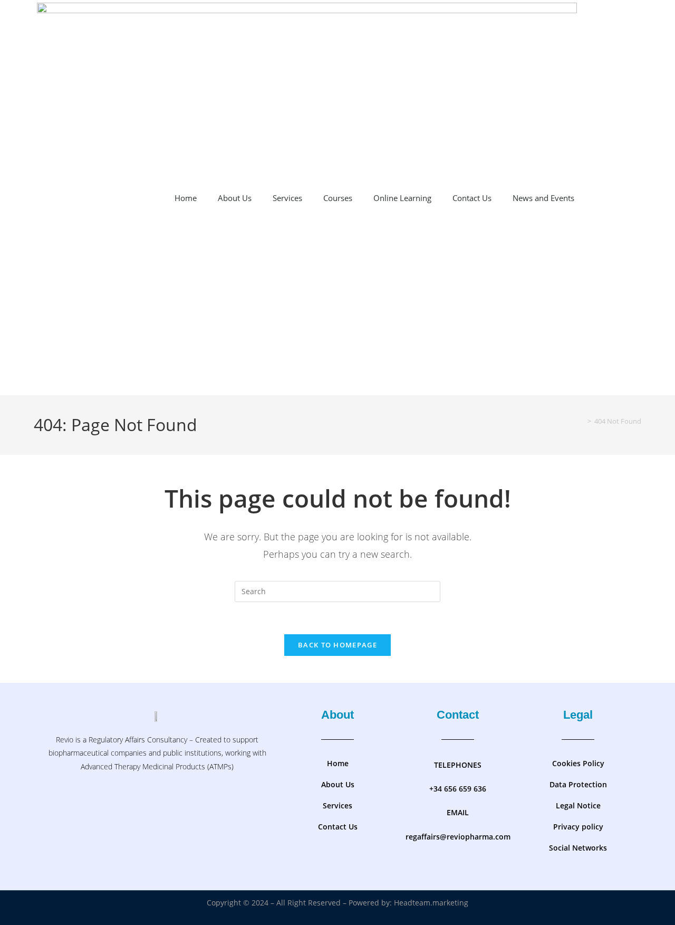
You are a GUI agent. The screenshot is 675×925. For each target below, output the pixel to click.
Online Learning (402, 198)
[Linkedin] (188, 802)
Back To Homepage (337, 645)
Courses (337, 198)
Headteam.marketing (431, 903)
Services (287, 198)
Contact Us (471, 198)
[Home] (581, 421)
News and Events (543, 198)
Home (186, 198)
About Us (235, 198)
